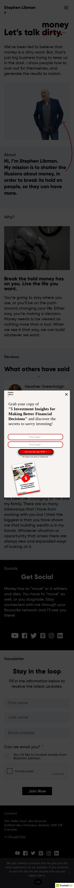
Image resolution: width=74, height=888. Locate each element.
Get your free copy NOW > (36, 452)
